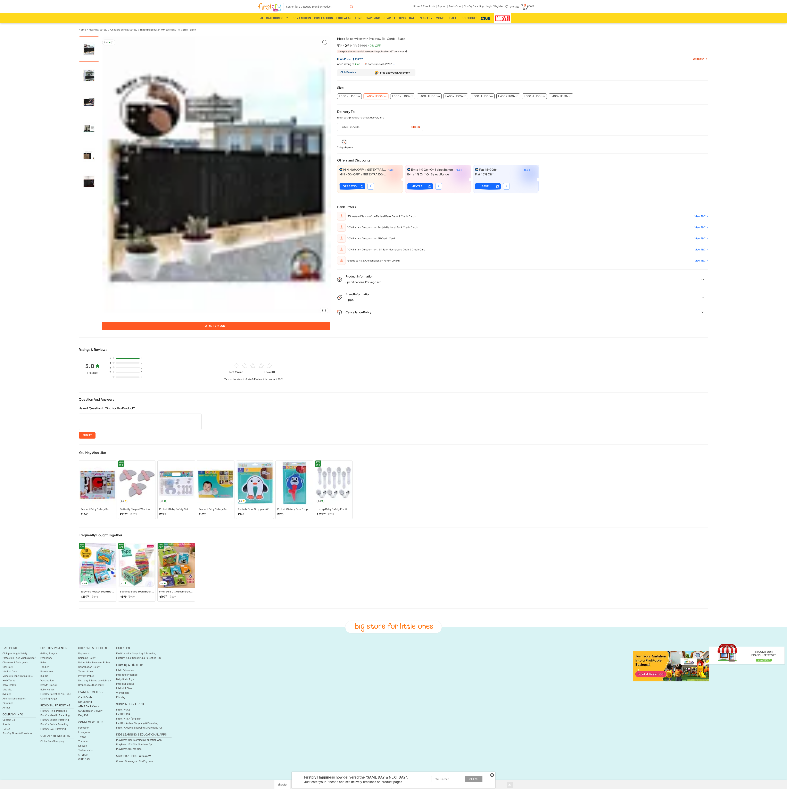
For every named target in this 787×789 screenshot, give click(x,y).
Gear (387, 18)
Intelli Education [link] (125, 670)
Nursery (426, 18)
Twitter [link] (82, 736)
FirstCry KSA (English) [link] (128, 718)
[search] (319, 7)
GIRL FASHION (323, 18)
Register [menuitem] (498, 6)
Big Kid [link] (44, 676)
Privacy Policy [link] (86, 676)
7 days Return (345, 147)
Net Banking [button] (85, 702)
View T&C (700, 216)
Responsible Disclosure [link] (91, 685)
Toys (358, 18)
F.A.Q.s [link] (6, 729)
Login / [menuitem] (490, 6)
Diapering (372, 18)
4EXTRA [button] (417, 186)
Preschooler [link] (46, 671)
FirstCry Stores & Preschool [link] (17, 733)
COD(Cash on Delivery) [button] (90, 711)
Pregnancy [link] (46, 658)
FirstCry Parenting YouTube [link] (55, 694)
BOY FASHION (302, 18)
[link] (671, 665)
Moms (440, 18)
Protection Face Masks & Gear (18, 658)
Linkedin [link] (83, 745)
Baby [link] (43, 662)
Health (453, 18)
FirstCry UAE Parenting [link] (53, 729)
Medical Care (9, 671)
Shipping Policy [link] (87, 658)
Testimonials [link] (85, 750)
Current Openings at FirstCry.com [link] (134, 761)
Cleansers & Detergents (15, 662)
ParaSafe (7, 703)
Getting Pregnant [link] (49, 653)
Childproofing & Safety (14, 653)
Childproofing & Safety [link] (123, 29)
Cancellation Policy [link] (89, 667)
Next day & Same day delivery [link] (94, 680)
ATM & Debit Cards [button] (88, 706)
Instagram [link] (84, 732)
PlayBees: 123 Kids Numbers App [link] (134, 744)
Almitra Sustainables (14, 698)
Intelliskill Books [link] (125, 683)
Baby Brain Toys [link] (125, 679)
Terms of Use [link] (85, 671)
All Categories (271, 18)
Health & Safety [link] (98, 29)
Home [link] (82, 29)
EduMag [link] (120, 697)
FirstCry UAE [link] (123, 709)
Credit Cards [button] (85, 697)
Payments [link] (84, 653)
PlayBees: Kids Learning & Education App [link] (139, 740)
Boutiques (469, 18)
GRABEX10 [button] (350, 186)
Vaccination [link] (47, 680)
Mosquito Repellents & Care (17, 676)
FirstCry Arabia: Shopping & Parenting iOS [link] (139, 727)
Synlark (6, 694)
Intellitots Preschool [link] (127, 674)
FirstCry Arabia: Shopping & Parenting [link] (137, 723)
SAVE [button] (485, 186)
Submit (87, 435)
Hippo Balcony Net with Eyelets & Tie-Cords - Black (168, 29)
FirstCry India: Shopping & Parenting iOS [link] (138, 658)
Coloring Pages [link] (48, 698)
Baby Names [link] (47, 689)
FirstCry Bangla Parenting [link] (54, 720)
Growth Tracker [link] (48, 685)
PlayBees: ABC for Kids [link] (128, 749)
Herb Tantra (9, 680)
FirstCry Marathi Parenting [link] (55, 715)
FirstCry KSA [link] (123, 714)
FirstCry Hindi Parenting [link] (53, 710)
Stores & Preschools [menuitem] (424, 6)
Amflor (6, 707)
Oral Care (7, 667)
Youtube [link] (83, 741)
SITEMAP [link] (83, 754)
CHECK (474, 779)
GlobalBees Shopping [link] (52, 741)
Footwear (343, 18)
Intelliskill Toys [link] (124, 688)
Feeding (400, 18)
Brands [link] (6, 724)
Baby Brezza (9, 685)
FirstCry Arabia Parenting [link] (54, 724)
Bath (412, 18)
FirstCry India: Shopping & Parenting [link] (136, 653)
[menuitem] (269, 7)
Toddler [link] (44, 667)
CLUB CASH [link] (84, 759)
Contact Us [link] (8, 720)
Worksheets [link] (122, 692)
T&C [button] (280, 379)
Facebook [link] (83, 727)
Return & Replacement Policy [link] (94, 662)
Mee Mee (7, 689)
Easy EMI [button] (83, 715)
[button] (324, 42)
